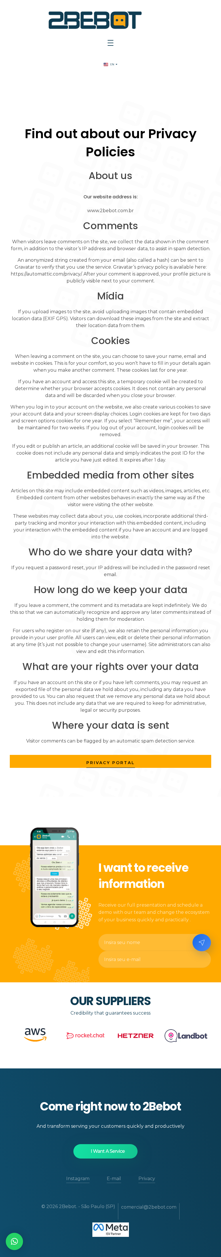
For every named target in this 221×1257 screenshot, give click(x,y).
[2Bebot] (110, 20)
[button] (14, 1241)
